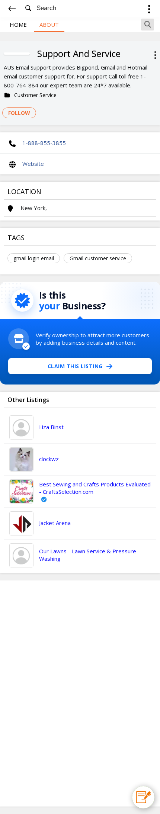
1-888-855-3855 (44, 143)
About (49, 24)
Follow (19, 112)
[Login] (149, 10)
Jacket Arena (55, 523)
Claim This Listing (75, 366)
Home (18, 24)
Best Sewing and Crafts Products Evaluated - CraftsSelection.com (95, 487)
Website (33, 163)
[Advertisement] (80, 693)
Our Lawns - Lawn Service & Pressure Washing (87, 554)
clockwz (49, 459)
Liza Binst (51, 427)
